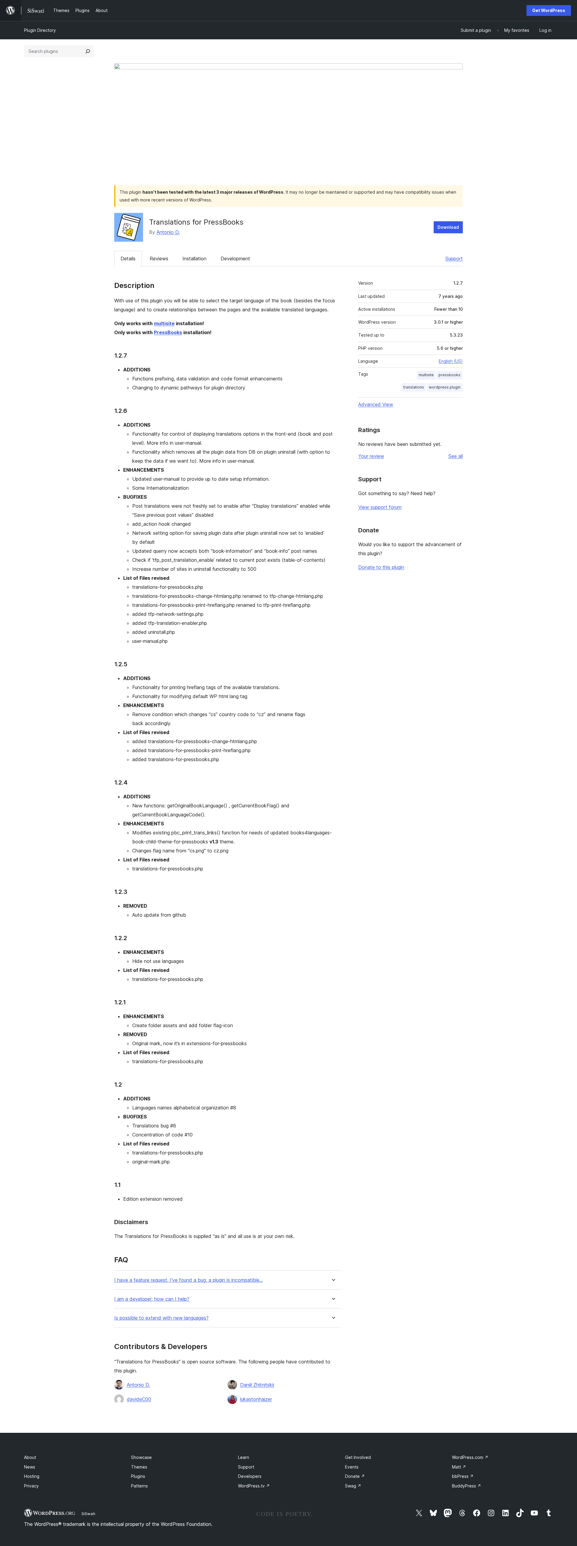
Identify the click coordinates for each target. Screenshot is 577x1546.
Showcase (141, 1457)
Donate (355, 1476)
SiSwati (88, 1513)
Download (448, 227)
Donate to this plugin (381, 567)
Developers (249, 1476)
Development (235, 259)
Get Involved (358, 1457)
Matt (459, 1466)
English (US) (451, 361)
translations (413, 387)
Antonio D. (168, 232)
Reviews (159, 259)
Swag (353, 1485)
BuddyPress (466, 1485)
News (29, 1466)
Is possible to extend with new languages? (161, 1318)
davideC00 (139, 1399)
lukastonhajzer (256, 1399)
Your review (371, 456)
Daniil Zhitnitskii (257, 1385)
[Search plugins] (88, 51)
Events (352, 1466)
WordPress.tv (254, 1485)
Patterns (139, 1485)
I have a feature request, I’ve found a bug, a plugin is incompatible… (188, 1280)
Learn (243, 1457)
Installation (194, 259)
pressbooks (449, 375)
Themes (139, 1466)
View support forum (379, 507)
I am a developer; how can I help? (151, 1299)
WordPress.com (470, 1457)
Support (454, 259)
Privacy (31, 1485)
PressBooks (168, 332)
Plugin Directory (40, 30)
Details (128, 259)
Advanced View (375, 404)
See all (455, 456)
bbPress (463, 1476)
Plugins (138, 1476)
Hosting (31, 1476)
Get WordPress (548, 10)
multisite (164, 323)
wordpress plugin (444, 387)
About (30, 1457)
